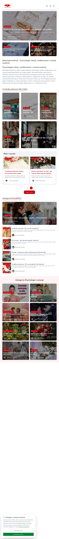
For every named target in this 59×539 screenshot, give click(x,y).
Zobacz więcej (29, 192)
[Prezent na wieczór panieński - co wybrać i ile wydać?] (29, 25)
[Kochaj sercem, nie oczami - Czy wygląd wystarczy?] (15, 293)
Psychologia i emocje (8, 292)
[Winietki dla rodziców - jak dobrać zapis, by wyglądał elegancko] (29, 106)
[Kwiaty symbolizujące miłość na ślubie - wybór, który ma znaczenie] (43, 331)
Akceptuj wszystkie (18, 534)
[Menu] (46, 5)
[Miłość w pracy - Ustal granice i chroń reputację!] (43, 293)
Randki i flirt (7, 215)
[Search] (50, 6)
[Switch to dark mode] (54, 6)
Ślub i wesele (7, 26)
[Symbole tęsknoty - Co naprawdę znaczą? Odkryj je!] (15, 331)
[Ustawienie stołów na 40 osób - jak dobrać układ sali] (48, 106)
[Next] (31, 188)
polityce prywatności (24, 527)
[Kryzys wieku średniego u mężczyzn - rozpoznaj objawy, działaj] (43, 312)
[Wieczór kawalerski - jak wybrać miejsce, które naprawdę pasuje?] (10, 106)
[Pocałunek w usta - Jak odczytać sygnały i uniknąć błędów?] (29, 213)
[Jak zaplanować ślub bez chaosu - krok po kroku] (39, 134)
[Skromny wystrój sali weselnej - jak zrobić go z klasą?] (43, 350)
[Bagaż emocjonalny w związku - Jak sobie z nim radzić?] (15, 312)
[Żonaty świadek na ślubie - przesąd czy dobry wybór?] (15, 350)
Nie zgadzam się (18, 530)
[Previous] (28, 188)
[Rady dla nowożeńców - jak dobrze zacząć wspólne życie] (10, 134)
